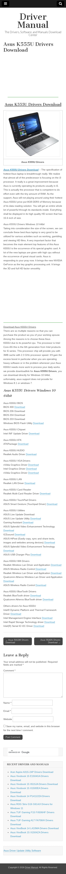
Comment (9, 670)
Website (7, 719)
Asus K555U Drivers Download (21, 169)
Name (7, 702)
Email (7, 711)
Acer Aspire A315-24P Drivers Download (31, 772)
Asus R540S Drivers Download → (50, 641)
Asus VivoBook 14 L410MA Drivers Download (34, 828)
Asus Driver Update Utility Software (22, 850)
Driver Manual (33, 21)
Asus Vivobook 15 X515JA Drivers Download (34, 784)
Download (19, 407)
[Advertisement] (33, 76)
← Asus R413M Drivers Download (17, 641)
